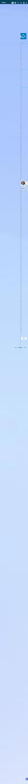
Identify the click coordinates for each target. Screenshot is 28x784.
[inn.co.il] (13, 3)
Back (24, 338)
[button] (27, 779)
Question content (21, 100)
